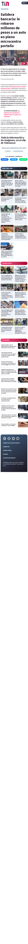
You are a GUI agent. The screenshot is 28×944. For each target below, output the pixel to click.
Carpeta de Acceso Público (11, 443)
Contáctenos (7, 450)
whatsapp (23, 159)
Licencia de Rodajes (9, 458)
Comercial (6, 446)
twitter (14, 159)
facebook (4, 159)
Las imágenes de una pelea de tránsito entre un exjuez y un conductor (12, 113)
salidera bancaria (18, 151)
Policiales (4, 9)
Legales (5, 454)
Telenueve (7, 151)
